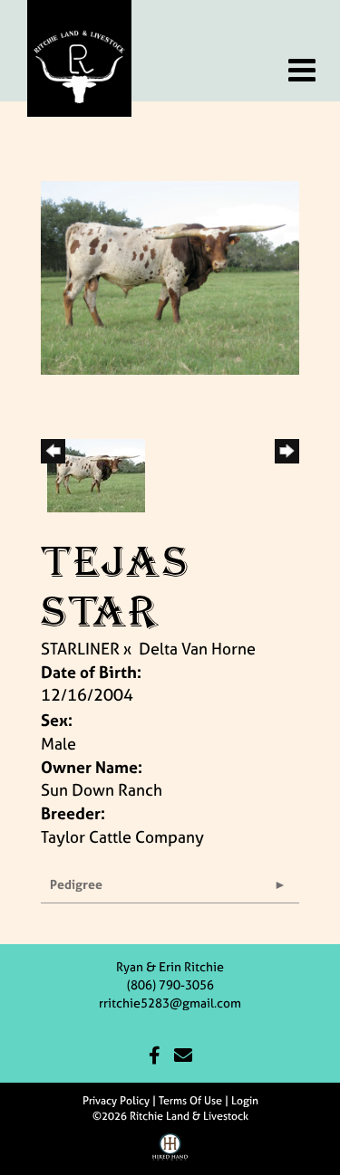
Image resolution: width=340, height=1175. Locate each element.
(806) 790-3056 (170, 984)
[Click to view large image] (170, 275)
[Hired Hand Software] (170, 1153)
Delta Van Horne (197, 648)
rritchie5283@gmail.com (170, 1002)
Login (244, 1101)
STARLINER (80, 648)
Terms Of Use (190, 1101)
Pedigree (76, 884)
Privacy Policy (116, 1101)
